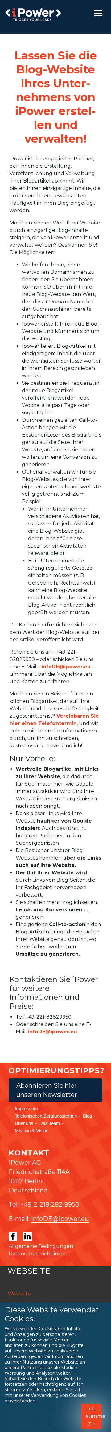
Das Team (49, 1123)
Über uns (24, 1123)
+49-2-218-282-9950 (49, 1204)
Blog (87, 1115)
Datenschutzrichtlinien (37, 1254)
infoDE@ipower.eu (66, 667)
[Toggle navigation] (98, 13)
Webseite (19, 1294)
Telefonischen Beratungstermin (46, 1115)
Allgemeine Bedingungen (41, 1246)
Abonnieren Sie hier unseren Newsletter (46, 1090)
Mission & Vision (31, 1130)
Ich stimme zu (94, 1416)
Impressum (26, 1108)
